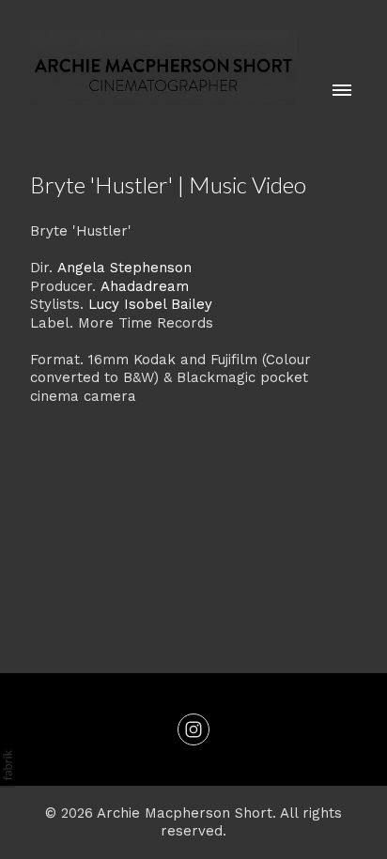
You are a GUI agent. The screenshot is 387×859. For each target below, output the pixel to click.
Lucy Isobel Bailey (150, 304)
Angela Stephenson (124, 267)
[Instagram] (193, 729)
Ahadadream (145, 286)
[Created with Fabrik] (7, 765)
